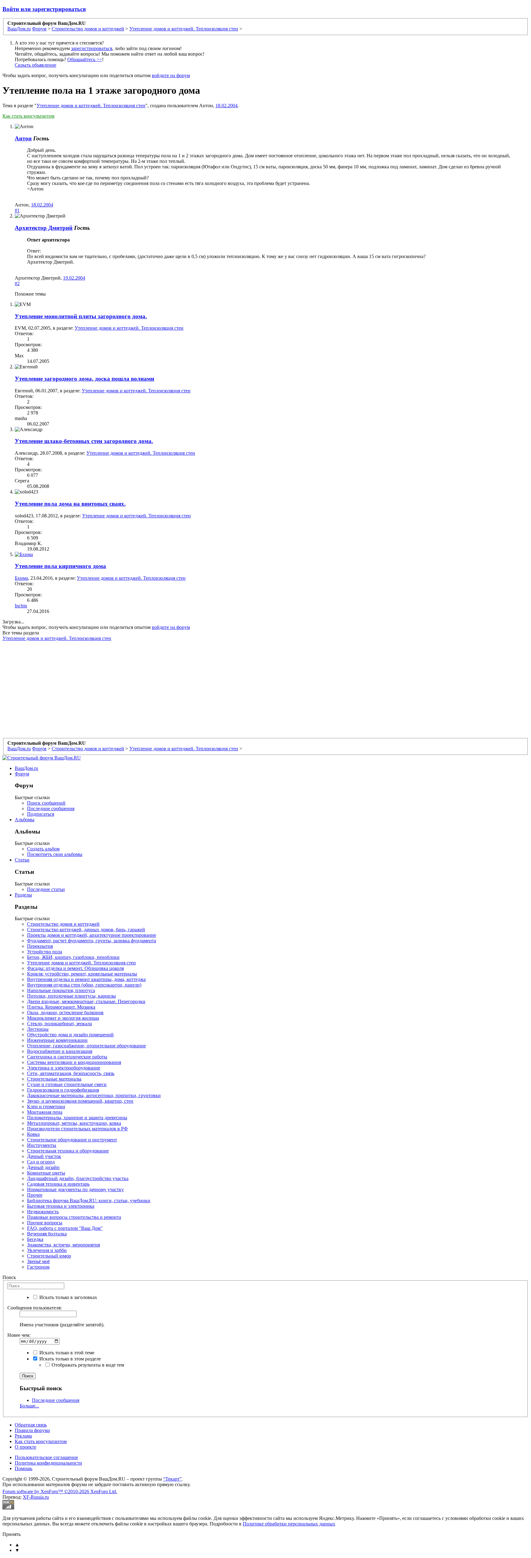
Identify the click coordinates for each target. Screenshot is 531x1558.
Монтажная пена (44, 1112)
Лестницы (38, 1029)
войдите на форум (171, 75)
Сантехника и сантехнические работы (67, 1056)
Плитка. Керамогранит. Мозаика (61, 1007)
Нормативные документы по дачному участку (75, 1189)
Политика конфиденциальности (48, 1463)
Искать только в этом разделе (69, 1358)
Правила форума (32, 1430)
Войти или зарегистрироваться (44, 9)
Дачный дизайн (43, 1167)
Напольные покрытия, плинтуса (61, 990)
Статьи (22, 859)
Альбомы (24, 819)
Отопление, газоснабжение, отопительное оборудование (86, 1045)
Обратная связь (31, 1424)
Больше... (29, 1405)
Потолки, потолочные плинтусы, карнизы (71, 996)
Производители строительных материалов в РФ (77, 1128)
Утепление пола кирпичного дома (60, 566)
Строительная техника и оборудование (68, 1150)
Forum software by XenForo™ (59, 1491)
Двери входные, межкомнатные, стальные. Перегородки (86, 1001)
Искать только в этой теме (66, 1352)
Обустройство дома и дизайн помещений (70, 1034)
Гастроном (38, 1267)
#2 (17, 283)
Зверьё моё (38, 1261)
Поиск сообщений (46, 803)
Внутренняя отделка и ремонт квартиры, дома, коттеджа (86, 979)
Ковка (33, 1134)
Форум (22, 773)
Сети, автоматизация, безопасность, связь (70, 1073)
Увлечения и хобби (47, 1250)
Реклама (23, 1435)
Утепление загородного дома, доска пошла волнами (84, 378)
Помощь (23, 1468)
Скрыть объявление (35, 65)
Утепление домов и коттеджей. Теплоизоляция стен (91, 105)
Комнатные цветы (46, 1172)
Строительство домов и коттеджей (63, 924)
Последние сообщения (50, 808)
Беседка (35, 1239)
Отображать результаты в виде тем (87, 1365)
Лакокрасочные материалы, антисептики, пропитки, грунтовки (94, 1095)
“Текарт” (172, 1478)
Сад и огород (41, 1161)
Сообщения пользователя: (34, 1307)
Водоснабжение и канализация (59, 1051)
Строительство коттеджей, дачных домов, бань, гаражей (86, 929)
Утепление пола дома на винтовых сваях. (70, 503)
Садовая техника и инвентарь (58, 1184)
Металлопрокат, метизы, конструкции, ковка (74, 1123)
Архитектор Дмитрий (44, 228)
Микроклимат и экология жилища (63, 1018)
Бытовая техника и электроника (60, 1206)
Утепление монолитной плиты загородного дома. (81, 316)
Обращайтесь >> (84, 59)
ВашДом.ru (26, 768)
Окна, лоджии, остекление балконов (65, 1012)
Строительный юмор (49, 1255)
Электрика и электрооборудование (63, 1067)
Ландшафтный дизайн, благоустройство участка (77, 1178)
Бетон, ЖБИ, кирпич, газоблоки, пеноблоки (73, 957)
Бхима (21, 578)
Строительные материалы (54, 1078)
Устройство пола (44, 951)
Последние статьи (46, 889)
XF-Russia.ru (36, 1497)
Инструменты (41, 1145)
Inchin (21, 605)
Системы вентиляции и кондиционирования (74, 1062)
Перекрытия (40, 946)
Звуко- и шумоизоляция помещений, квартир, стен (80, 1101)
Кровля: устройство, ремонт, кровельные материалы (82, 973)
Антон (23, 138)
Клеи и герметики (46, 1106)
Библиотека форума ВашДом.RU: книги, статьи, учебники (88, 1200)
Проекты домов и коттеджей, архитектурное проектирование (91, 935)
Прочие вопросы (44, 1222)
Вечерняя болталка (47, 1233)
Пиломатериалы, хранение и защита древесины (77, 1117)
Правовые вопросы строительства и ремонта (74, 1217)
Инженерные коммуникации (57, 1040)
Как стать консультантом (28, 116)
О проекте (25, 1447)
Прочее (34, 1195)
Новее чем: (18, 1335)
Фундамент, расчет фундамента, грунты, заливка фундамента (91, 940)
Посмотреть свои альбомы (54, 854)
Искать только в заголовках (67, 1297)
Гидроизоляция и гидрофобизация (63, 1090)
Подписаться (40, 814)
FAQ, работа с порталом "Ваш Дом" (65, 1228)
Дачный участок (44, 1156)
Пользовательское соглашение (46, 1457)
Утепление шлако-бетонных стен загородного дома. (84, 441)
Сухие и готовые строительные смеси (67, 1084)
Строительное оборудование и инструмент (72, 1139)
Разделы (23, 894)
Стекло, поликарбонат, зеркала (59, 1023)
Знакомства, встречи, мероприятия (63, 1244)
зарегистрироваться (91, 48)
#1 (17, 210)
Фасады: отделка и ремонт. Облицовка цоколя (75, 968)
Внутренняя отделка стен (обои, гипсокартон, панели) (84, 984)
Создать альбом (43, 848)
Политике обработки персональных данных (289, 1523)
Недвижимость (43, 1211)
